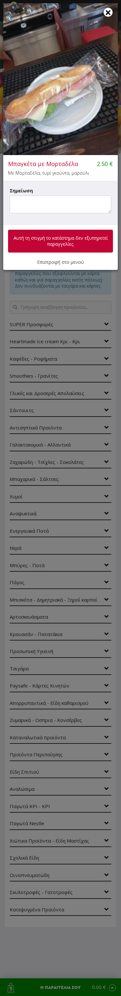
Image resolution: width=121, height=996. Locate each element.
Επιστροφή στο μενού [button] (60, 262)
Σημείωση (21, 191)
